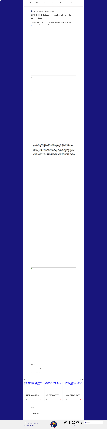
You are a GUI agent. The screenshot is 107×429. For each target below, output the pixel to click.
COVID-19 (32, 364)
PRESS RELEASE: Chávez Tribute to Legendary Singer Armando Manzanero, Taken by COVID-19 (33, 394)
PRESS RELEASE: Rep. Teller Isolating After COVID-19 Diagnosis (52, 394)
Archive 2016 (65, 2)
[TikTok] (81, 422)
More (72, 2)
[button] (81, 2)
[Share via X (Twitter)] (34, 368)
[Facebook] (69, 422)
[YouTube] (77, 422)
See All (81, 379)
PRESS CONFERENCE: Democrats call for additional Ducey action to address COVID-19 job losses (73, 394)
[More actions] (75, 11)
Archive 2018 (50, 2)
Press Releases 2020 (34, 2)
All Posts (26, 2)
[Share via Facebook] (31, 368)
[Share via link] (40, 368)
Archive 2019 (43, 2)
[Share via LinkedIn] (37, 368)
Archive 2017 (58, 2)
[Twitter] (65, 422)
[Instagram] (73, 422)
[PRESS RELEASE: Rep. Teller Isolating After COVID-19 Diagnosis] (53, 387)
